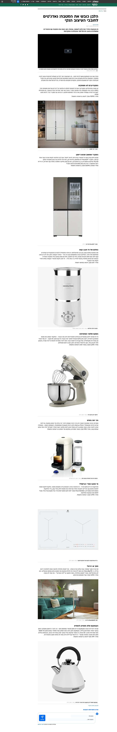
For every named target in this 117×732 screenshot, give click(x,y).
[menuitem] (88, 1)
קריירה (65, 4)
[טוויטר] (23, 5)
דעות (80, 4)
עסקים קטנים (72, 4)
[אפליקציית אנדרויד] (28, 5)
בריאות (55, 1)
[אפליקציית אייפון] (25, 5)
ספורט (84, 1)
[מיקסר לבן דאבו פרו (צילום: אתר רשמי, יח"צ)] (68, 382)
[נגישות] (2, 2)
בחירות (79, 1)
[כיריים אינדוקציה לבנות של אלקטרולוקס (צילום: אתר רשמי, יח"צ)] (68, 530)
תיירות (49, 1)
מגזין (77, 4)
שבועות (96, 705)
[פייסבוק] (21, 5)
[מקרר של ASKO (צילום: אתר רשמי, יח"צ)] (68, 126)
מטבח (92, 705)
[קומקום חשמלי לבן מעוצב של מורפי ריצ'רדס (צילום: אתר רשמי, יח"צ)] (68, 672)
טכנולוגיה (43, 1)
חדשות (89, 1)
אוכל (59, 1)
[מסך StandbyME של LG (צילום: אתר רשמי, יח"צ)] (68, 600)
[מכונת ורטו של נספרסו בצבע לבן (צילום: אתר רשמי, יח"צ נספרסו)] (68, 456)
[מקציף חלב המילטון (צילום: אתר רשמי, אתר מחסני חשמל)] (68, 298)
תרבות (73, 1)
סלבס (68, 1)
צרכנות (84, 4)
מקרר (89, 705)
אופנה (37, 1)
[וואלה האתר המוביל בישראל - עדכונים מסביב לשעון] (95, 1)
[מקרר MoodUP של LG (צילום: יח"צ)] (68, 208)
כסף (64, 1)
